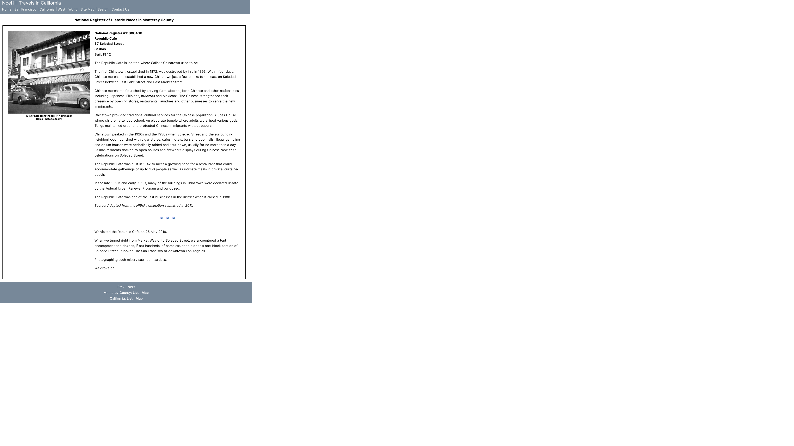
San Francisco (25, 9)
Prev (120, 287)
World (73, 9)
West (61, 9)
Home (6, 9)
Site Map (87, 9)
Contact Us (120, 9)
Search (103, 9)
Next (131, 287)
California (47, 9)
